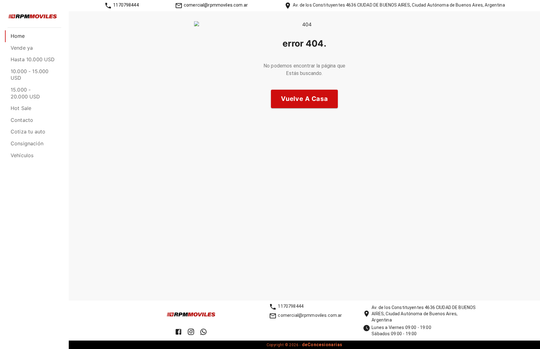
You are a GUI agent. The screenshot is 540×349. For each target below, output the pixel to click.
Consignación (27, 143)
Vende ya (22, 48)
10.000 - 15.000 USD (29, 74)
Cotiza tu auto (28, 131)
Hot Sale (21, 108)
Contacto (22, 120)
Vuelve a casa (304, 98)
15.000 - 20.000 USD (25, 93)
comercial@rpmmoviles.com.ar (216, 4)
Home (18, 36)
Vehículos (22, 155)
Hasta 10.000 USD (33, 59)
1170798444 (126, 4)
